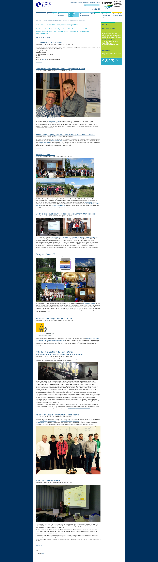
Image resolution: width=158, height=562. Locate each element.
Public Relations (95, 14)
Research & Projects (72, 14)
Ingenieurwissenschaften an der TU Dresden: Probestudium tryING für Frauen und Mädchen (111, 35)
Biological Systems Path (59, 205)
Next (42, 553)
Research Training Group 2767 (106, 15)
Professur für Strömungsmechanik (70, 421)
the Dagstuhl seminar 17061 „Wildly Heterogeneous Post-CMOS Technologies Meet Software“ (74, 237)
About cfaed (50, 14)
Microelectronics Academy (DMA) (117, 14)
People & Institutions (61, 14)
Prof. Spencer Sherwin (54, 121)
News (37, 14)
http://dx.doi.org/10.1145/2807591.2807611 (79, 408)
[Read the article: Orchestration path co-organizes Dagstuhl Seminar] (45, 329)
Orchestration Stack (42, 422)
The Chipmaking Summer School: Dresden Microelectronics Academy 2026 (110, 43)
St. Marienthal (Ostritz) (89, 303)
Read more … (39, 62)
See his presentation (44, 142)
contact (44, 59)
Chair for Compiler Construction (48, 421)
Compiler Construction (56, 140)
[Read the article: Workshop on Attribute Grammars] (68, 503)
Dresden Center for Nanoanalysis (84, 14)
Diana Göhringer (89, 202)
